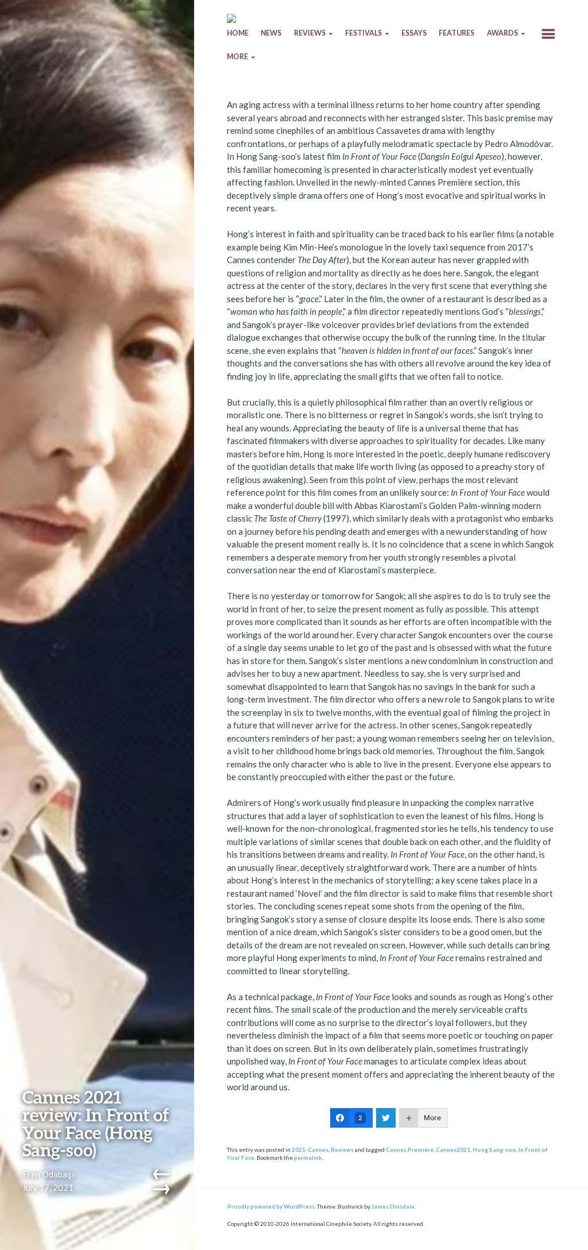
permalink (308, 1157)
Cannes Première (410, 1149)
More (237, 56)
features (456, 33)
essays (414, 33)
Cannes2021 (453, 1149)
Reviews (342, 1149)
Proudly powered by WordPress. (271, 1206)
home (238, 33)
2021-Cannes (310, 1149)
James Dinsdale (393, 1206)
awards (502, 33)
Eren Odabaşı (48, 1174)
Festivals (363, 33)
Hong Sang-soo (494, 1149)
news (271, 33)
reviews (310, 33)
